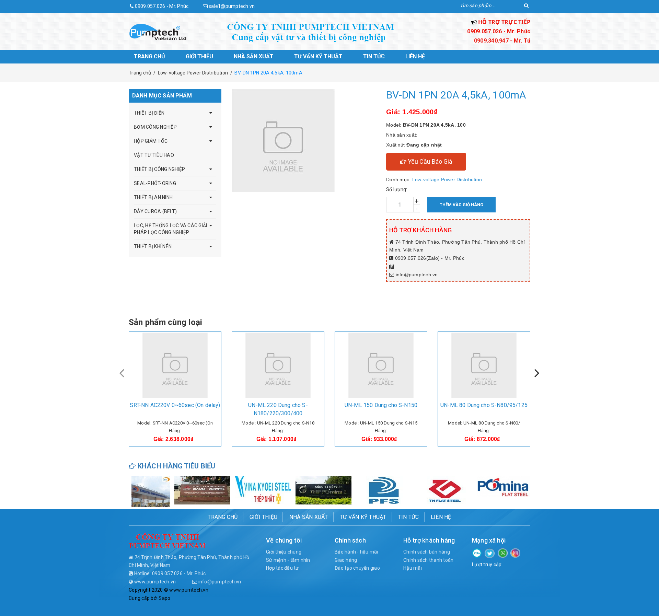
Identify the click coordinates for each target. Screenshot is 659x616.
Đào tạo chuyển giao (357, 568)
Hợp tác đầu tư (282, 568)
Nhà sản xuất (254, 56)
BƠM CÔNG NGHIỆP (155, 127)
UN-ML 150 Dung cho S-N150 (381, 405)
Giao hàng (346, 560)
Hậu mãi (412, 568)
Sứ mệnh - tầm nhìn (288, 560)
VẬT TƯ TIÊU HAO (154, 155)
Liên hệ (415, 56)
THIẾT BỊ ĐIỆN (149, 113)
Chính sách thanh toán (428, 560)
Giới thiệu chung (283, 552)
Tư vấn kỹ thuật (318, 56)
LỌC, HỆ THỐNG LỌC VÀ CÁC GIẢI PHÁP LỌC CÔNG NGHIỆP (170, 229)
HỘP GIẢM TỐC (150, 141)
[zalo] (477, 552)
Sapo (164, 598)
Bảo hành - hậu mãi (356, 552)
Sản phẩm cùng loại (165, 322)
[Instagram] (515, 552)
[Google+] (503, 552)
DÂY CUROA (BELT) (155, 211)
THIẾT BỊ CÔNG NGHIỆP (159, 169)
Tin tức (374, 56)
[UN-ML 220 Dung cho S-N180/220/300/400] (278, 365)
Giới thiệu (199, 56)
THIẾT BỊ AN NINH (153, 197)
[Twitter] (490, 552)
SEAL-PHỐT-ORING (155, 183)
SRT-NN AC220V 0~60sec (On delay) (175, 405)
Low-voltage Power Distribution (447, 179)
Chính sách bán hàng (426, 552)
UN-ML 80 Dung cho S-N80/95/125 (484, 405)
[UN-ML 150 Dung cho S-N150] (381, 365)
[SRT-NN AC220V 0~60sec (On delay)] (175, 365)
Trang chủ (149, 56)
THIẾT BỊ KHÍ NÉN (153, 246)
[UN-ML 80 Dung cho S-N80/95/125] (484, 365)
